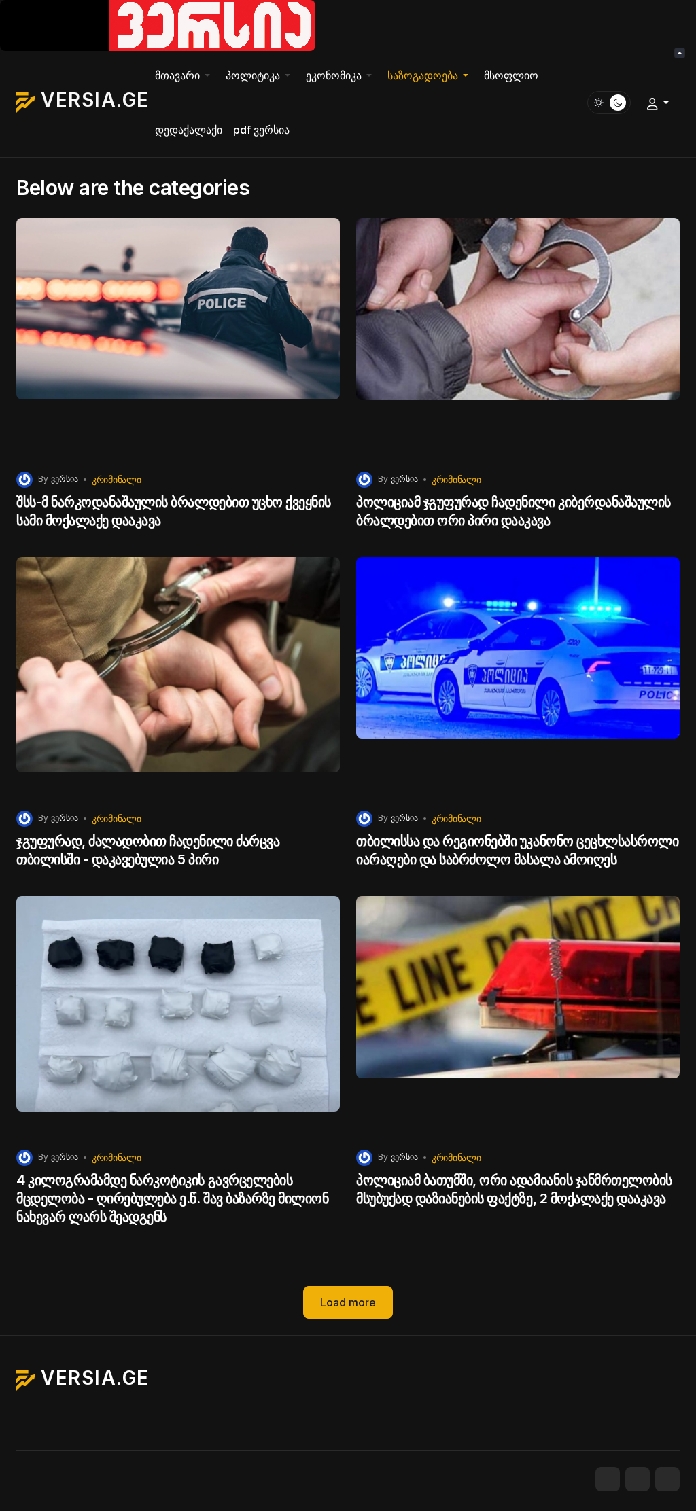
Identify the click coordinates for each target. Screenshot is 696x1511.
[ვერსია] (24, 479)
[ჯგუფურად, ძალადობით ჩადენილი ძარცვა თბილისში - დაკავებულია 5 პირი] (178, 678)
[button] (185, 75)
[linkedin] (667, 1479)
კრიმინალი (116, 479)
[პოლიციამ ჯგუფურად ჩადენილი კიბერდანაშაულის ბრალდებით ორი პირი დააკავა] (518, 339)
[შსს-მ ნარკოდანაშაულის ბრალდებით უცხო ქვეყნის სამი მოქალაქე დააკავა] (178, 339)
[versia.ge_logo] (157, 24)
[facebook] (607, 1479)
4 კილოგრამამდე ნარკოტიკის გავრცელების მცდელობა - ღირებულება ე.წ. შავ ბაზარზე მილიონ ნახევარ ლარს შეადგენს (172, 1198)
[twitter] (637, 1479)
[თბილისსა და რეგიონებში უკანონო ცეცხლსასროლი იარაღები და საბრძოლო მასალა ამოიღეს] (518, 678)
